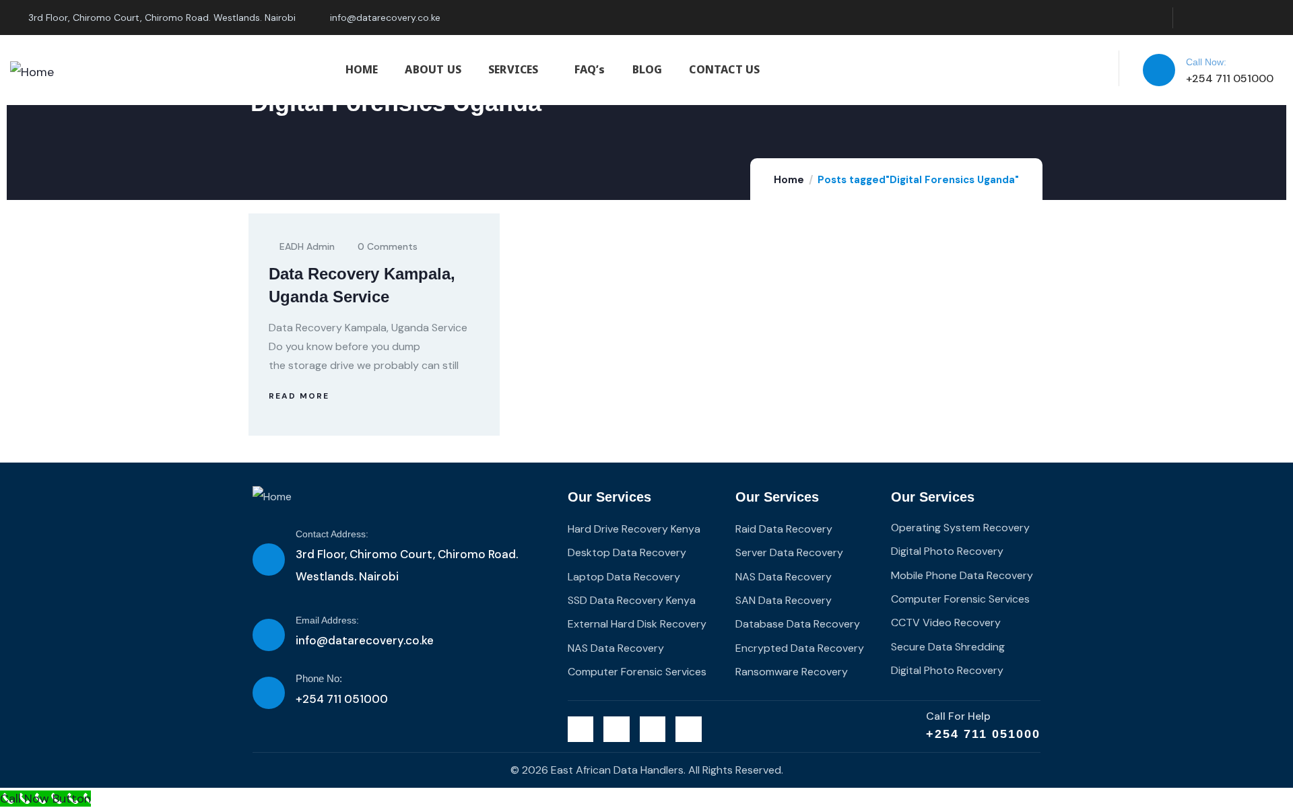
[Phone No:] (269, 693)
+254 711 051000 (983, 734)
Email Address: (327, 620)
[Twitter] (1190, 17)
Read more (299, 396)
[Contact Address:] (269, 559)
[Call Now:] (1159, 70)
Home (789, 180)
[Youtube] (1272, 17)
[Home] (32, 72)
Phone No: (319, 678)
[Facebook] (1217, 17)
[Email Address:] (269, 635)
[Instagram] (1244, 17)
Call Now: (1206, 62)
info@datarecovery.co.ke (365, 640)
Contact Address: (332, 534)
